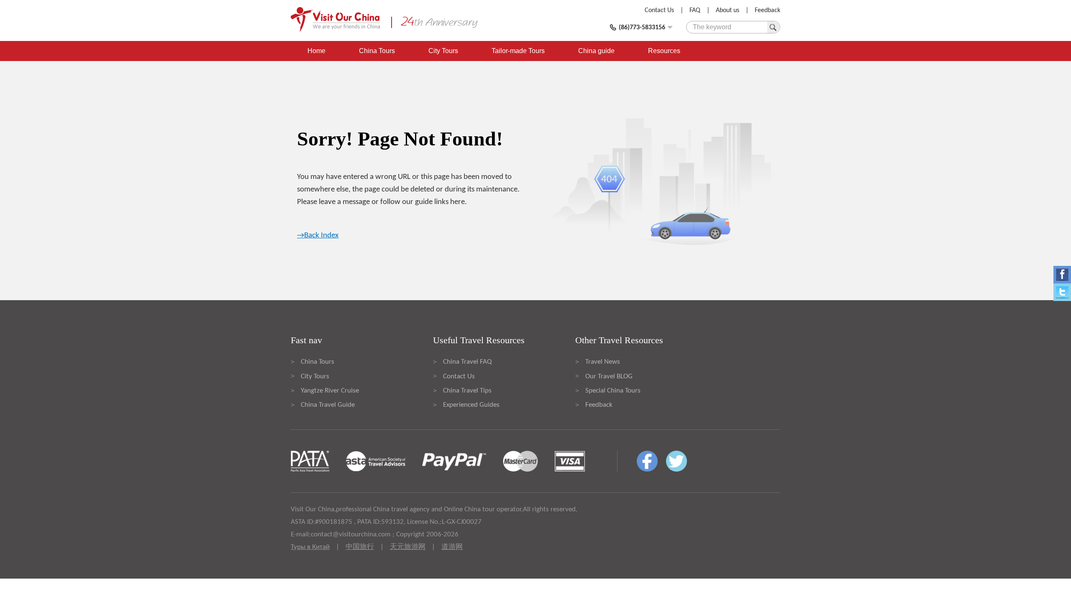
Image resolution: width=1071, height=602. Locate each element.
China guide (596, 50)
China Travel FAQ (467, 361)
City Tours (443, 50)
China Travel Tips (467, 390)
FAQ (694, 10)
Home (316, 50)
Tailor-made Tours (518, 50)
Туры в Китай (310, 547)
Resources (664, 50)
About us (727, 10)
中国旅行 (360, 547)
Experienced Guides (471, 404)
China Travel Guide (328, 404)
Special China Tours (613, 390)
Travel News (602, 361)
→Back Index (317, 236)
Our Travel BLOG (609, 376)
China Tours (377, 50)
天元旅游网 (407, 547)
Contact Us (659, 10)
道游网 (452, 547)
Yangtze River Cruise (330, 390)
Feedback (767, 10)
